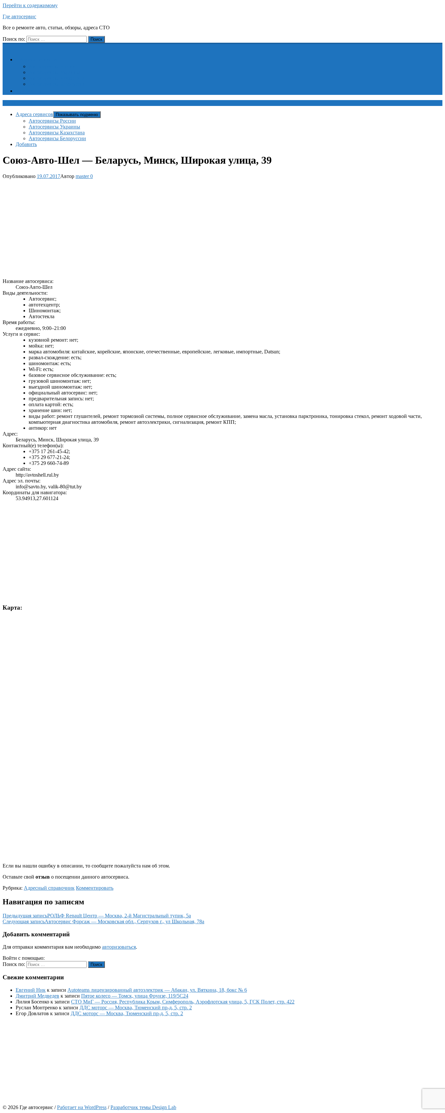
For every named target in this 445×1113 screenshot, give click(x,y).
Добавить (30, 91)
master (82, 176)
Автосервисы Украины (54, 72)
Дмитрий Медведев (37, 996)
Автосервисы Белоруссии (57, 84)
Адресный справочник (49, 888)
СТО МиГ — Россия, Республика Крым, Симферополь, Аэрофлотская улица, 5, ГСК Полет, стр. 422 (182, 1001)
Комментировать (94, 888)
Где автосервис (19, 16)
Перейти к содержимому (30, 5)
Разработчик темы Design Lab (143, 1107)
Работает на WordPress (82, 1107)
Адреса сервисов (38, 59)
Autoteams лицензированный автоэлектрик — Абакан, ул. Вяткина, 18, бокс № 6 (157, 990)
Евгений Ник (31, 990)
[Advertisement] (198, 227)
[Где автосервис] (6, 46)
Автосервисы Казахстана (57, 78)
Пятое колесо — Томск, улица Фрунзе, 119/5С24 (134, 996)
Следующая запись (103, 921)
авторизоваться (119, 947)
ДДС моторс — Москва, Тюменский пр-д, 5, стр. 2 (135, 1007)
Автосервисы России (52, 66)
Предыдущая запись (97, 915)
